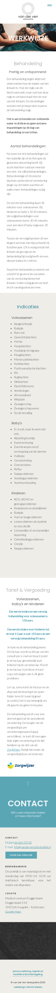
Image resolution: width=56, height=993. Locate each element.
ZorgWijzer (13, 749)
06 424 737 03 (23, 842)
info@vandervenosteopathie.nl (32, 847)
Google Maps (13, 911)
